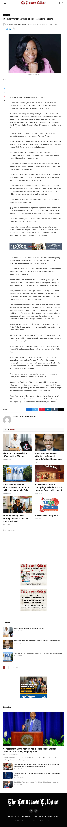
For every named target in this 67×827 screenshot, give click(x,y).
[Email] (4, 100)
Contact (57, 816)
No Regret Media (46, 820)
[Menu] (5, 3)
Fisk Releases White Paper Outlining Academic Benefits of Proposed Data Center (37, 774)
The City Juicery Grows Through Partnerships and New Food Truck (15, 518)
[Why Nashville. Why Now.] (49, 504)
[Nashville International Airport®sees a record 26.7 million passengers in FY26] (17, 473)
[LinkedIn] (4, 92)
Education (6, 745)
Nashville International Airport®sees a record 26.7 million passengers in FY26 (16, 487)
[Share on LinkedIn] (10, 28)
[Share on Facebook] (4, 28)
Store (35, 816)
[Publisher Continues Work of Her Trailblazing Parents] (33, 53)
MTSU (6, 754)
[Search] (62, 3)
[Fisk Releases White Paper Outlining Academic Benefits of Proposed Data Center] (8, 775)
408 (17, 667)
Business (6, 15)
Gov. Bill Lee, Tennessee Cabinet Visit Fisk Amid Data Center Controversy (36, 782)
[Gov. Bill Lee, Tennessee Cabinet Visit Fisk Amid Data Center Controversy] (8, 784)
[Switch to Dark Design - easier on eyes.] (59, 3)
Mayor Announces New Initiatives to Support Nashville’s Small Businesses (48, 456)
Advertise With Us (45, 816)
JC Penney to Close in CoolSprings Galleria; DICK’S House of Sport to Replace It (48, 487)
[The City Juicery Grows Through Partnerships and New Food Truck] (17, 504)
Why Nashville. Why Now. (47, 515)
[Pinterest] (4, 96)
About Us (10, 816)
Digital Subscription (22, 816)
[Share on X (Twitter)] (7, 28)
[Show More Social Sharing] (13, 28)
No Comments (43, 24)
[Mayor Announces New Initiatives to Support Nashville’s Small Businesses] (49, 442)
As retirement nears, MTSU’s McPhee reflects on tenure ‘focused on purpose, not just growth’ (29, 750)
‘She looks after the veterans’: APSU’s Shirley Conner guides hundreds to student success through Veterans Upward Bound (36, 765)
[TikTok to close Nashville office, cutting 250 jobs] (17, 442)
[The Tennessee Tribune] (33, 3)
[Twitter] (4, 88)
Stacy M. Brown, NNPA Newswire (17, 24)
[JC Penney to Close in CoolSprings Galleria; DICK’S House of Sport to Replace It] (49, 473)
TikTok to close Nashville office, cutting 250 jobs (15, 454)
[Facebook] (4, 84)
